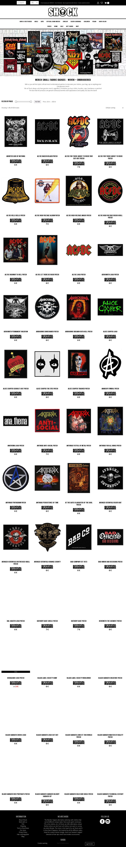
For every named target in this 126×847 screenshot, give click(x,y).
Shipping (23, 826)
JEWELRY (65, 21)
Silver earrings (76, 21)
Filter (37, 102)
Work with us (23, 822)
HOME (56, 26)
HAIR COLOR (102, 21)
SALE (61, 26)
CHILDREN (87, 21)
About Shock (23, 820)
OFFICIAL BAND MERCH (53, 21)
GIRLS (36, 21)
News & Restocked (26, 21)
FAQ (23, 824)
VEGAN (94, 21)
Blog (23, 836)
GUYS (42, 21)
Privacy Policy (23, 832)
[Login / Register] (98, 2)
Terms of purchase (23, 828)
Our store (23, 830)
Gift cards (69, 26)
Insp (77, 26)
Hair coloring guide (23, 834)
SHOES (49, 26)
